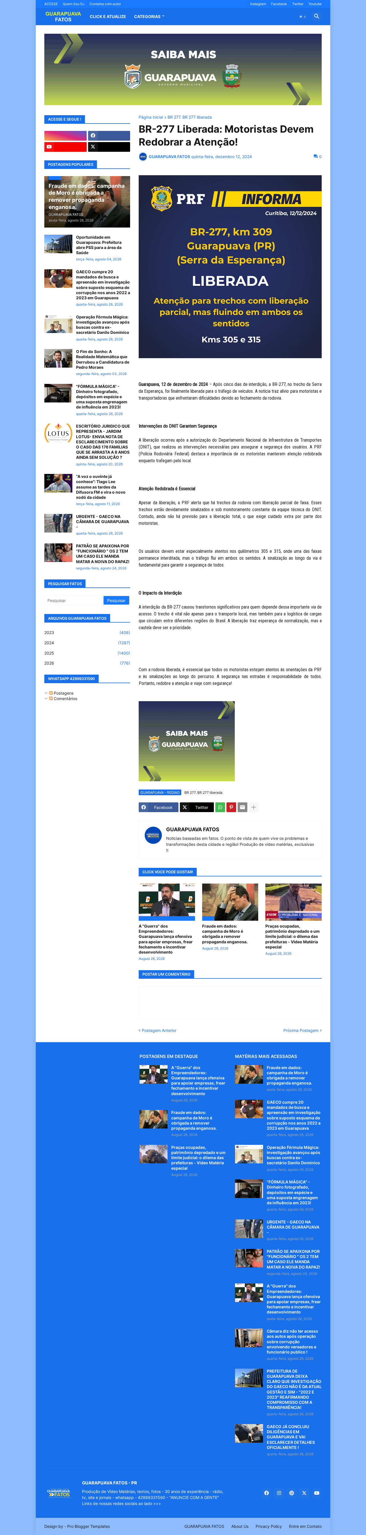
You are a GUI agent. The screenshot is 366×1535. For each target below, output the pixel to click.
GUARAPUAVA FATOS (192, 829)
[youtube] (65, 147)
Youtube (315, 4)
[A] (154, 1074)
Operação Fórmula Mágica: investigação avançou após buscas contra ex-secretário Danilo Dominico (103, 324)
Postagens (63, 693)
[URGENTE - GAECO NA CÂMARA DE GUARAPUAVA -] (58, 523)
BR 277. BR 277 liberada (190, 117)
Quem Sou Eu (73, 4)
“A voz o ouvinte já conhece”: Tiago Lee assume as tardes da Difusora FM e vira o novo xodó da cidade (101, 487)
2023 (87, 632)
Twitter (297, 4)
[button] (303, 16)
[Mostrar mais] (253, 807)
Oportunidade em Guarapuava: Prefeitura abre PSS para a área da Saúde (99, 245)
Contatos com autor (105, 4)
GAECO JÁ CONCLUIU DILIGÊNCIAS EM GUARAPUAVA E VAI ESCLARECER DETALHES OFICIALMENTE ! (291, 1437)
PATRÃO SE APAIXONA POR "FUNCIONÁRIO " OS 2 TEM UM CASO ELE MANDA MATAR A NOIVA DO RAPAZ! (103, 553)
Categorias (147, 16)
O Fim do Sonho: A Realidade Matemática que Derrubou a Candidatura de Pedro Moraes (102, 359)
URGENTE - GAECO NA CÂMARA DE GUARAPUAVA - (102, 521)
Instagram (258, 4)
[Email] (242, 807)
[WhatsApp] (220, 807)
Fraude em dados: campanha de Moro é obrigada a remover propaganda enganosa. (225, 934)
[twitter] (109, 147)
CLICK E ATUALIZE (108, 16)
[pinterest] (292, 1493)
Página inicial (151, 117)
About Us (239, 1526)
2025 (87, 653)
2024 (87, 642)
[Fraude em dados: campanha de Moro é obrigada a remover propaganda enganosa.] (154, 1119)
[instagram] (65, 136)
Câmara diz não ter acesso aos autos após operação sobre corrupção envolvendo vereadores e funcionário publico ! (292, 1341)
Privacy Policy (269, 1526)
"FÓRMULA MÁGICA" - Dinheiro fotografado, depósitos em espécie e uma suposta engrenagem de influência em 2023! (101, 397)
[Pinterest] (231, 807)
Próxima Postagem (301, 1030)
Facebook (279, 4)
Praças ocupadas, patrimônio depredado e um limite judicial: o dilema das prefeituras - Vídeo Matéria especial (292, 936)
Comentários (65, 698)
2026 (87, 663)
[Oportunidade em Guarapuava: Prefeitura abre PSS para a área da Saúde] (58, 244)
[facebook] (109, 136)
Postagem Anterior (159, 1030)
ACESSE (51, 4)
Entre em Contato (305, 1526)
